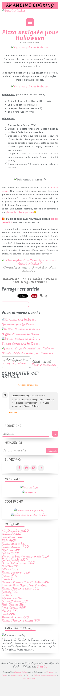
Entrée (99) (8, 614)
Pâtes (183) (8, 579)
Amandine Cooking (30, 5)
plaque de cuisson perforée (20, 212)
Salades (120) (10, 592)
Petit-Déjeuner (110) (13, 604)
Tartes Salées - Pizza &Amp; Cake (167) (24, 585)
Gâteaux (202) (10, 569)
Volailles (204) (10, 566)
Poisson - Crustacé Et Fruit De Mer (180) (25, 582)
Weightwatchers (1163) (15, 531)
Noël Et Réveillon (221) (15, 559)
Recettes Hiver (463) (13, 543)
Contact (4, 675)
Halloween (11, 278)
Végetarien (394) (11, 550)
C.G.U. (28, 675)
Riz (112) (7, 595)
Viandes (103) (10, 611)
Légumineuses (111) (12, 598)
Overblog (42, 666)
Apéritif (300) (10, 553)
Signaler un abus (16, 675)
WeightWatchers (34, 282)
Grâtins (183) (9, 575)
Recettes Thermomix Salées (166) (20, 588)
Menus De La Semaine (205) (18, 563)
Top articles (50, 672)
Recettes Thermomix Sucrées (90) (21, 620)
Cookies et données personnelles (45, 675)
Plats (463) (9, 540)
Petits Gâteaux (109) (14, 608)
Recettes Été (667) (12, 534)
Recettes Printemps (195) (16, 572)
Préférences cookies (29, 678)
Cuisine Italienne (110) (15, 601)
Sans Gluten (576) (12, 537)
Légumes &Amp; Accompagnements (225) (25, 556)
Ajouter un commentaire (28, 385)
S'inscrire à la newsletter (15, 304)
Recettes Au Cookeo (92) (15, 617)
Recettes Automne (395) (15, 547)
